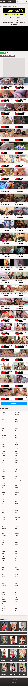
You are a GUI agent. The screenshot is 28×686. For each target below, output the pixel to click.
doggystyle (4, 535)
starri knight (22, 646)
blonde (3, 462)
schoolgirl (17, 533)
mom (16, 462)
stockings (17, 569)
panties (16, 489)
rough (16, 528)
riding (16, 524)
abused (3, 412)
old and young (18, 480)
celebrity (3, 492)
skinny (16, 549)
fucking (3, 581)
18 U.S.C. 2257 (14, 682)
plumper (16, 503)
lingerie (16, 444)
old (15, 478)
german (3, 590)
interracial (17, 424)
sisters (16, 547)
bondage (3, 465)
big (2, 449)
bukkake (3, 480)
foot (3, 572)
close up (3, 505)
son (15, 560)
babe (3, 433)
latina (16, 439)
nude (16, 469)
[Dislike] (4, 53)
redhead (16, 521)
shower (16, 544)
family (3, 556)
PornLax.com (5, 2)
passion (16, 496)
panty (16, 490)
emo (2, 546)
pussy (16, 515)
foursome (4, 576)
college (3, 506)
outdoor (16, 487)
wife (15, 610)
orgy (16, 485)
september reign (14, 646)
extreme (3, 551)
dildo (3, 531)
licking (16, 442)
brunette (3, 478)
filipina (3, 562)
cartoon (3, 489)
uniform (16, 599)
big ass (3, 451)
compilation (4, 508)
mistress (16, 460)
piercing (16, 499)
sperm (16, 563)
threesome (17, 590)
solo (15, 558)
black (3, 460)
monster (16, 464)
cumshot (3, 519)
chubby (3, 499)
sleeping (16, 553)
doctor (3, 533)
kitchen (16, 433)
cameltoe (3, 485)
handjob (3, 606)
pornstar (16, 506)
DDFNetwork (20, 18)
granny (3, 599)
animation (4, 423)
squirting (16, 567)
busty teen (4, 483)
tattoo (16, 583)
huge (16, 417)
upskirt (16, 601)
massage (16, 448)
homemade (17, 414)
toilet (16, 594)
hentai (3, 613)
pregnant (16, 510)
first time (4, 565)
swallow (16, 578)
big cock (3, 453)
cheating (3, 496)
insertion (16, 423)
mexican (16, 453)
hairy (3, 604)
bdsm (3, 442)
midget (16, 455)
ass (2, 430)
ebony (3, 544)
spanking (16, 562)
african (3, 414)
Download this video (7, 55)
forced (3, 574)
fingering (3, 563)
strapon (16, 572)
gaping (3, 587)
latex (16, 437)
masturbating (17, 449)
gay (2, 588)
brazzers (3, 471)
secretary (16, 535)
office (16, 474)
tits (15, 592)
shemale (16, 542)
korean (16, 435)
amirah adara (4, 633)
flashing (3, 569)
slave (16, 551)
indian (16, 419)
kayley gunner (23, 660)
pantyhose (17, 492)
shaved (16, 540)
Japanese (9, 20)
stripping (16, 574)
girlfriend (3, 592)
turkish (16, 597)
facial (3, 553)
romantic (16, 526)
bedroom (3, 448)
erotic (3, 547)
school (16, 531)
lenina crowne (5, 674)
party (16, 494)
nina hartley (22, 633)
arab (3, 426)
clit (2, 503)
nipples (16, 467)
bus (2, 481)
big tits (3, 455)
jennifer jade (13, 633)
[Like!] (1, 53)
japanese (16, 428)
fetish (3, 560)
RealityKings (17, 20)
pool (15, 505)
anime (3, 424)
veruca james (13, 674)
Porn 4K (6, 18)
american (3, 419)
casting (3, 490)
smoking (16, 556)
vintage (16, 603)
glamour (3, 594)
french (3, 578)
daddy (3, 524)
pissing (16, 501)
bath (3, 437)
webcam (16, 608)
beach (3, 444)
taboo (16, 581)
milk (15, 458)
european (3, 549)
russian (16, 530)
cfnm (3, 494)
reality (16, 519)
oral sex (16, 481)
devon (11, 660)
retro (16, 522)
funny (3, 583)
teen (16, 587)
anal (2, 421)
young (16, 613)
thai (15, 588)
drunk (3, 542)
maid (16, 446)
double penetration (5, 540)
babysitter (4, 435)
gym (3, 603)
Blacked (22, 22)
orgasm (16, 483)
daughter (3, 526)
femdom (3, 558)
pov (15, 508)
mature (16, 451)
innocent (16, 421)
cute (3, 521)
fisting (3, 567)
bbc (2, 439)
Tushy (16, 22)
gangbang (4, 585)
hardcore (3, 608)
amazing (3, 417)
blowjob (3, 464)
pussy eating (17, 517)
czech (3, 522)
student (16, 576)
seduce (16, 537)
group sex (4, 601)
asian (3, 428)
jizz (15, 430)
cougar (3, 510)
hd (2, 610)
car (2, 487)
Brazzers (12, 18)
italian (16, 426)
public (16, 512)
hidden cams (17, 412)
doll (2, 537)
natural (16, 465)
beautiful (3, 446)
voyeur (16, 606)
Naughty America (8, 22)
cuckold (3, 517)
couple (3, 512)
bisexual (3, 458)
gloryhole (4, 597)
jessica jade (4, 646)
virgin (16, 604)
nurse (16, 471)
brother (3, 476)
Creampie (14, 24)
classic (3, 501)
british (3, 474)
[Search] (26, 1)
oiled (16, 476)
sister (16, 546)
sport (16, 565)
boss (3, 467)
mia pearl (3, 660)
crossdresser (4, 515)
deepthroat (4, 528)
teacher (16, 585)
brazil (3, 469)
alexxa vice (22, 674)
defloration (4, 530)
